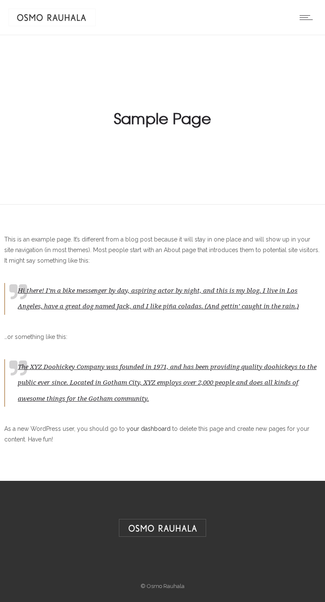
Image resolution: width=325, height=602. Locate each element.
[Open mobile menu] (308, 17)
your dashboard (149, 428)
